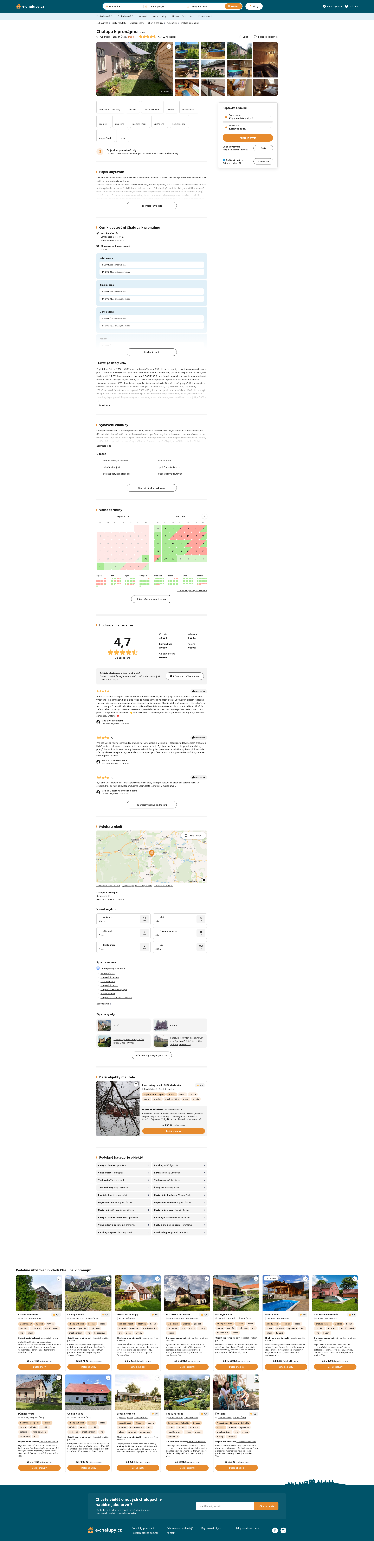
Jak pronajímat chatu (247, 1528)
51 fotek (165, 91)
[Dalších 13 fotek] (138, 1392)
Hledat (234, 6)
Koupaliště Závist (109, 985)
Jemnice (122, 1417)
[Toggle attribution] (204, 880)
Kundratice (172, 22)
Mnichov (79, 1318)
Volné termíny (159, 16)
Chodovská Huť (225, 1417)
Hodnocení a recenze (182, 16)
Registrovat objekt (211, 1528)
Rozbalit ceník (151, 352)
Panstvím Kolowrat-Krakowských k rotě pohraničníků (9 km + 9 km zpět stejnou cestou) (186, 1041)
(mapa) (131, 36)
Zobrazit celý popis (152, 205)
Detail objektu (187, 1366)
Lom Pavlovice (108, 981)
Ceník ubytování (125, 16)
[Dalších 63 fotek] (118, 1108)
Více (201, 1119)
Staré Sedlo (231, 1318)
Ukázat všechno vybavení (151, 488)
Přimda (173, 1025)
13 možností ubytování (246, 1441)
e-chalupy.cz (102, 22)
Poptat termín (247, 137)
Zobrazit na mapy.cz (163, 885)
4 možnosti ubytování (196, 1441)
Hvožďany (25, 1417)
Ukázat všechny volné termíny (152, 599)
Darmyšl (221, 1318)
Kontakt (171, 1532)
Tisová (130, 1417)
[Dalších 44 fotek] (286, 1293)
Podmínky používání (143, 1528)
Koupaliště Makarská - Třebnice (116, 997)
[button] (152, 853)
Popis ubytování (103, 16)
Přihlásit (354, 6)
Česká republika (119, 22)
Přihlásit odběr (266, 1506)
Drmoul (73, 1417)
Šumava (131, 1318)
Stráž (116, 1025)
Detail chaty (39, 1366)
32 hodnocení (169, 36)
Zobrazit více (103, 405)
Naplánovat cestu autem (108, 885)
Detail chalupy (173, 1131)
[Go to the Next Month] (204, 516)
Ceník (263, 148)
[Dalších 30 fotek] (187, 1293)
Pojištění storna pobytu (145, 1532)
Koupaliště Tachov (110, 977)
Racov (23, 1318)
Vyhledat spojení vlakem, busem (137, 885)
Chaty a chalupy (155, 22)
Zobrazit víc (102, 1003)
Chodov (270, 1318)
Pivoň (72, 1318)
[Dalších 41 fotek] (88, 1293)
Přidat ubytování (334, 6)
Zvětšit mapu (195, 835)
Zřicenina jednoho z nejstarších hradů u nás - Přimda (129, 1041)
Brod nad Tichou (175, 1318)
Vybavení (143, 16)
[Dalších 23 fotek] (39, 1293)
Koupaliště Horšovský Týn (114, 989)
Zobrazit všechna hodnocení (152, 804)
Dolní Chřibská (150, 1089)
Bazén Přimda (108, 973)
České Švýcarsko (166, 1089)
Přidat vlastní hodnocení (186, 676)
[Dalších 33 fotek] (236, 1293)
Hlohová (123, 1318)
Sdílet (245, 36)
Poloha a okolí (205, 16)
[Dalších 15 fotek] (88, 1392)
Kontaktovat (263, 161)
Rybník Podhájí (108, 993)
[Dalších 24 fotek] (138, 1293)
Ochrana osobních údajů (180, 1528)
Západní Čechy (137, 22)
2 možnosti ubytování (172, 1109)
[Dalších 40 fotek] (335, 1293)
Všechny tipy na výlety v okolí (151, 1055)
